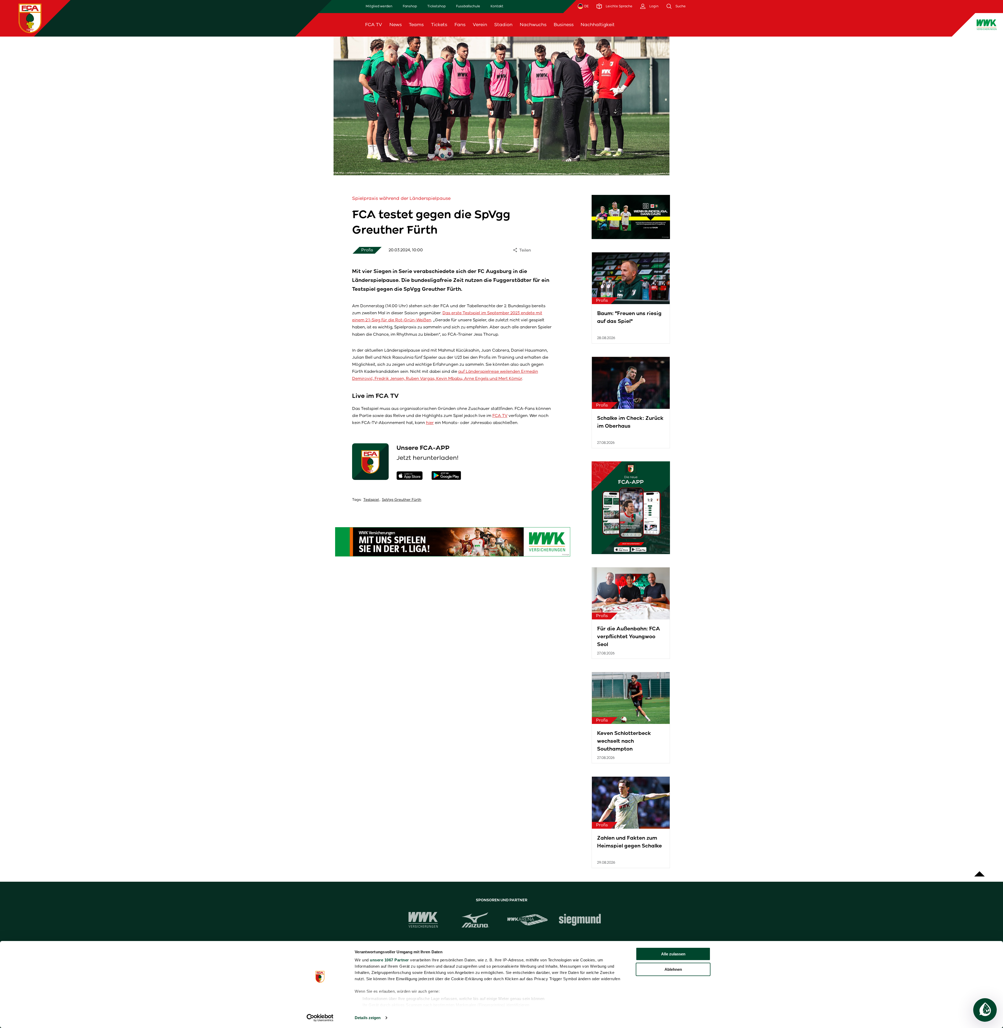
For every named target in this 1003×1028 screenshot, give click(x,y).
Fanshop (410, 6)
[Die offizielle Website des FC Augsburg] (30, 18)
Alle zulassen (673, 954)
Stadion (503, 24)
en (869, 24)
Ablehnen (673, 969)
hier (430, 422)
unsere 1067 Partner (389, 960)
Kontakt (497, 6)
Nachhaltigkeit (598, 24)
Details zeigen (368, 1017)
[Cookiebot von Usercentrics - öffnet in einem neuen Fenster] (320, 1018)
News (395, 24)
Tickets (439, 24)
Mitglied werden (379, 6)
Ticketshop (436, 6)
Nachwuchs (533, 24)
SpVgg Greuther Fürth (401, 499)
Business (564, 24)
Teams (416, 24)
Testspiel (371, 499)
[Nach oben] (979, 871)
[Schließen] (882, 24)
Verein (480, 24)
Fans (459, 24)
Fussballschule (468, 6)
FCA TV (373, 24)
